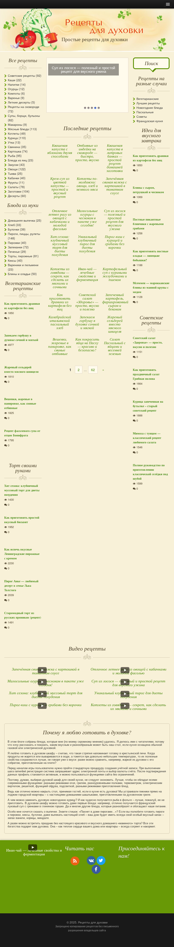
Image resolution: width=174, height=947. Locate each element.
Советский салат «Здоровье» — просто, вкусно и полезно (87, 301)
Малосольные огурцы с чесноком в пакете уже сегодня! (87, 218)
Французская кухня (149, 121)
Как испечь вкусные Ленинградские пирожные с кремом (21, 553)
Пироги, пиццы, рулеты (24, 234)
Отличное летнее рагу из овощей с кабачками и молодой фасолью (59, 219)
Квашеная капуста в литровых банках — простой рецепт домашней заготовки (115, 158)
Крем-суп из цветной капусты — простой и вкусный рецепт (59, 187)
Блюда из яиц (17, 160)
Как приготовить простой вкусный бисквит (21, 519)
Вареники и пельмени (23, 265)
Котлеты (13, 133)
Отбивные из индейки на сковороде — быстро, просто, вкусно (87, 152)
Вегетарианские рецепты (23, 285)
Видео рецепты (87, 648)
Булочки (13, 229)
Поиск (151, 63)
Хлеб (11, 225)
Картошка (14, 151)
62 (93, 369)
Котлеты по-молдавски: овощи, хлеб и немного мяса (87, 184)
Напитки (13, 84)
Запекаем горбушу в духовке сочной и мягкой (87, 322)
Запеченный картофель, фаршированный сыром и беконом (115, 301)
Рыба (11, 156)
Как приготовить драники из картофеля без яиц (60, 301)
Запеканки (15, 247)
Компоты (14, 93)
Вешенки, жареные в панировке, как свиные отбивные (59, 346)
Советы (141, 116)
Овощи (13, 169)
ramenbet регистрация (29, 771)
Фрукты (13, 182)
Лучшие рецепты (148, 103)
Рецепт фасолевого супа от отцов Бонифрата (22, 433)
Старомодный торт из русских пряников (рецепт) (22, 615)
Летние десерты (19, 102)
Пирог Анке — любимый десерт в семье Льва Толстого (21, 585)
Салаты (13, 187)
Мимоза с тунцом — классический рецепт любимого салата (147, 437)
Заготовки (14, 191)
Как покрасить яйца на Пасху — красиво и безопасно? (87, 344)
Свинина (14, 147)
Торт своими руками (23, 468)
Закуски (13, 164)
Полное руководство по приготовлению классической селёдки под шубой (150, 472)
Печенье (14, 251)
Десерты (14, 196)
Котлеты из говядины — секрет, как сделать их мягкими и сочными (59, 277)
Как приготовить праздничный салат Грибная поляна (146, 374)
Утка (11, 142)
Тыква (12, 173)
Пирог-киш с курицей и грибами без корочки (115, 242)
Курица (13, 138)
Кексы (12, 260)
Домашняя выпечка (21, 220)
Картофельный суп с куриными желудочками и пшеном (114, 274)
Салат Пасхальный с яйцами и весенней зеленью (115, 346)
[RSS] (75, 860)
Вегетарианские (147, 98)
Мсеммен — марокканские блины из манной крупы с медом (151, 287)
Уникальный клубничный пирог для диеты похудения (87, 243)
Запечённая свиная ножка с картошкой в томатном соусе (114, 185)
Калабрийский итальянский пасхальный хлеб (60, 322)
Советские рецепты (21, 75)
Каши (11, 80)
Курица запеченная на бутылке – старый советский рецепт (148, 406)
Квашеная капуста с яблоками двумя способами (59, 151)
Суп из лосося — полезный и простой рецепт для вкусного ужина (114, 219)
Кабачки (13, 178)
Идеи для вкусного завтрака (151, 135)
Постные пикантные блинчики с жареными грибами (148, 223)
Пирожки (14, 242)
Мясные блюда (18, 129)
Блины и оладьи (19, 274)
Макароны (15, 124)
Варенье (14, 98)
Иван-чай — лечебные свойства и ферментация (87, 274)
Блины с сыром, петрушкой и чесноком (148, 189)
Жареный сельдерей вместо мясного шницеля (115, 324)
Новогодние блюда (149, 107)
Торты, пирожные (20, 256)
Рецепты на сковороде (23, 107)
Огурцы (13, 89)
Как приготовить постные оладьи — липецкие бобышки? (150, 255)
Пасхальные (145, 112)
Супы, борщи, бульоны (24, 115)
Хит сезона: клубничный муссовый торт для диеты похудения (59, 245)
